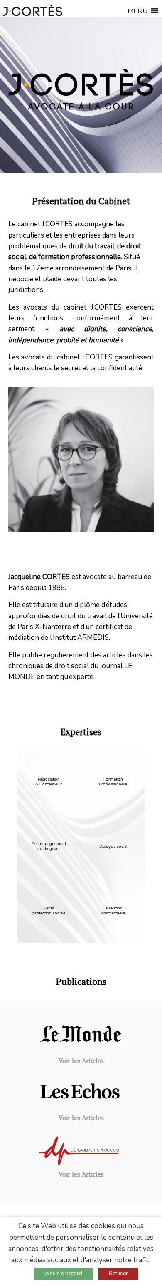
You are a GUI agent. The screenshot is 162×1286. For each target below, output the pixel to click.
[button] (137, 13)
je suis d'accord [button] (63, 1273)
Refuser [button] (118, 1273)
